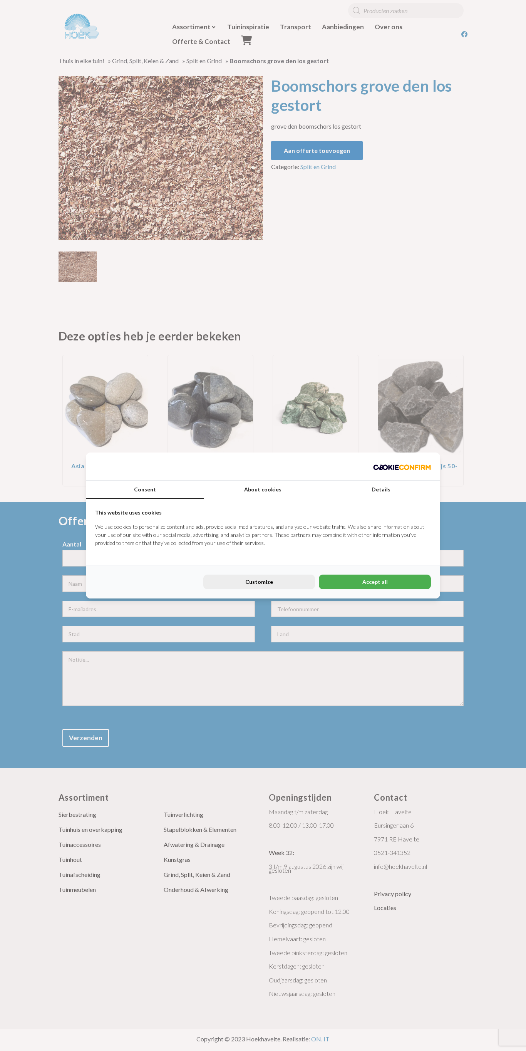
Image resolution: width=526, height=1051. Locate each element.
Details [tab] (381, 489)
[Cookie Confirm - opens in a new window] (402, 466)
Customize (259, 581)
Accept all (375, 581)
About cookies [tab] (262, 489)
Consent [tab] (145, 489)
